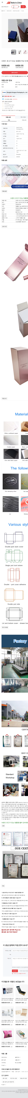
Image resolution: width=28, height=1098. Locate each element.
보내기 (15, 971)
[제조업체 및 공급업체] (14, 2)
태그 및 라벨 (18, 1062)
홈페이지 (3, 10)
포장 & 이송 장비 (16, 10)
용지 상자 (3, 1060)
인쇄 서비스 (4, 1057)
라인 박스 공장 (13, 1078)
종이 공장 (5, 1078)
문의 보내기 (15, 72)
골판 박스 (17, 1057)
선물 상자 (17, 1060)
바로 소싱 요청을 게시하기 (19, 973)
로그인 (20, 110)
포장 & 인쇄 (9, 10)
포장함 (22, 10)
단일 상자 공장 (23, 1078)
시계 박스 (3, 1062)
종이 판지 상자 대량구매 (8, 1082)
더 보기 (3, 1084)
